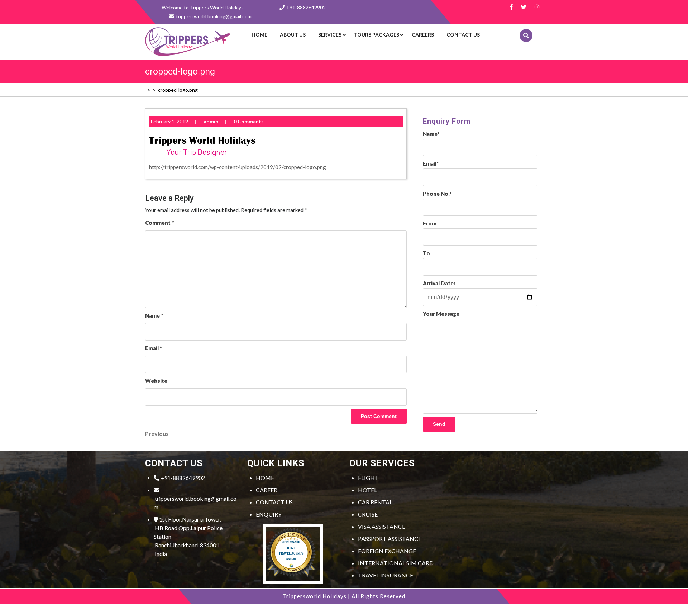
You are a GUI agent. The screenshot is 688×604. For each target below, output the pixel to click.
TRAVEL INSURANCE (385, 575)
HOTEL (367, 489)
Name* (431, 133)
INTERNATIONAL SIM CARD (396, 563)
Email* (431, 163)
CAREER (266, 489)
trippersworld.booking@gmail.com (195, 502)
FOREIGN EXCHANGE (387, 550)
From (429, 223)
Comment (159, 222)
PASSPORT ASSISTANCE (389, 538)
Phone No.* (437, 193)
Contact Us (463, 35)
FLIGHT (368, 477)
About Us (293, 35)
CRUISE (368, 514)
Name (154, 315)
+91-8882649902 (306, 7)
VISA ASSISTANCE (381, 526)
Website (156, 380)
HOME (265, 477)
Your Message (441, 313)
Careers (423, 35)
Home (259, 35)
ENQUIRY (269, 514)
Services (329, 35)
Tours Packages (376, 35)
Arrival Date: (439, 283)
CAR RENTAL (375, 502)
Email (153, 348)
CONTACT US (274, 502)
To (426, 253)
